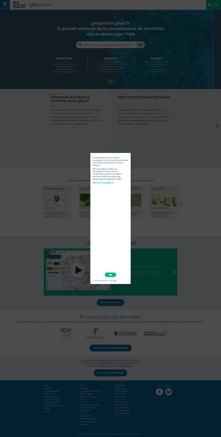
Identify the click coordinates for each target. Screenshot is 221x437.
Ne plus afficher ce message (106, 280)
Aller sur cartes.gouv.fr (103, 182)
